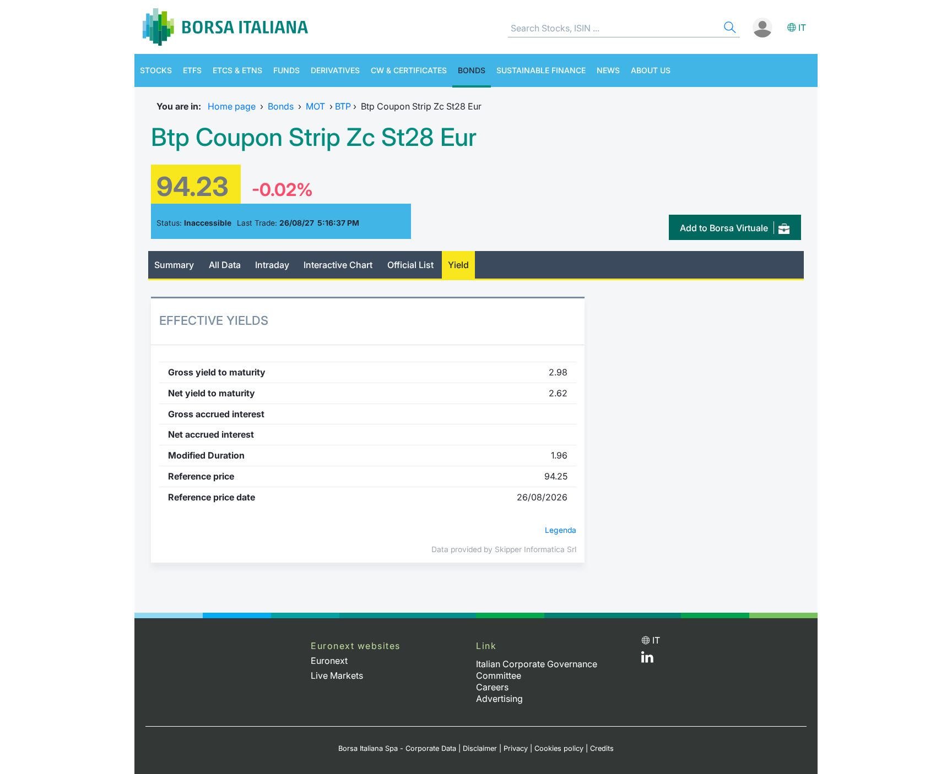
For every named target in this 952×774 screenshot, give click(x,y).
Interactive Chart (338, 264)
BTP (343, 106)
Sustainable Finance (541, 70)
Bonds (471, 70)
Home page (232, 106)
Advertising (499, 698)
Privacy (516, 748)
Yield (458, 264)
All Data (225, 264)
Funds (286, 70)
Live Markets (337, 675)
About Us (650, 70)
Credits (602, 748)
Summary (174, 264)
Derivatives (335, 70)
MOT (315, 106)
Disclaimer (480, 748)
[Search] (729, 28)
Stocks (156, 70)
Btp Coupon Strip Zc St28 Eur (314, 137)
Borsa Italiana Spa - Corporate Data (397, 748)
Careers (492, 687)
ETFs (192, 70)
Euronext (329, 660)
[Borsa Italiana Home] (225, 27)
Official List (410, 264)
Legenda (560, 530)
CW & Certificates (409, 70)
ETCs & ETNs (237, 70)
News (608, 70)
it (802, 27)
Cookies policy (558, 748)
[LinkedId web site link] (647, 659)
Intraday (272, 264)
